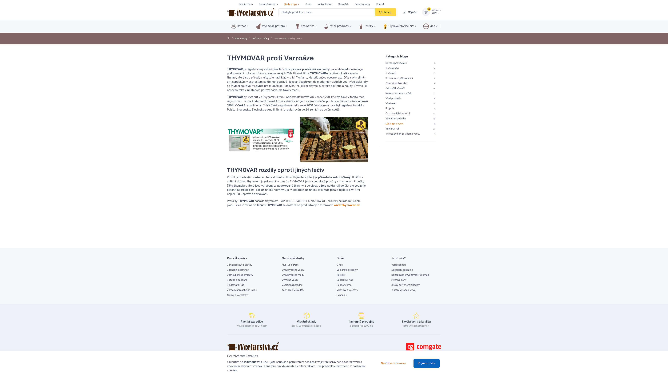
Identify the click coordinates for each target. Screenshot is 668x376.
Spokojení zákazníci (402, 269)
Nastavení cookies (393, 363)
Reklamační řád (235, 285)
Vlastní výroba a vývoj (403, 290)
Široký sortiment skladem (405, 285)
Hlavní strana (245, 4)
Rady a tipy (290, 4)
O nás (308, 4)
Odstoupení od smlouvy (240, 274)
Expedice (342, 295)
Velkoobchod (325, 4)
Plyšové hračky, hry (401, 26)
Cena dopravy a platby (239, 264)
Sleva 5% (343, 4)
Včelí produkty (339, 26)
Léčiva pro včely (260, 38)
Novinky (341, 274)
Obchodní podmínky (238, 269)
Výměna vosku (290, 280)
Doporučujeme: (267, 4)
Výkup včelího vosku (293, 269)
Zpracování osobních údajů (242, 290)
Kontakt (381, 4)
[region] (410, 100)
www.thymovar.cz (347, 205)
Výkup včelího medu (293, 274)
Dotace (241, 26)
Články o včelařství (237, 295)
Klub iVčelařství (290, 264)
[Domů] (228, 38)
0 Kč (436, 12)
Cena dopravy (362, 4)
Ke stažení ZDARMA (293, 290)
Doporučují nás (345, 280)
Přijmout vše (426, 363)
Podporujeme (344, 285)
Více (432, 26)
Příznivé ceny (399, 280)
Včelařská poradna (292, 285)
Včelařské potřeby (273, 26)
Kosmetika (307, 26)
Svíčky (368, 26)
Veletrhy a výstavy (347, 290)
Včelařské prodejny (347, 269)
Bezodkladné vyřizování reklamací (410, 274)
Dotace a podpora (237, 280)
